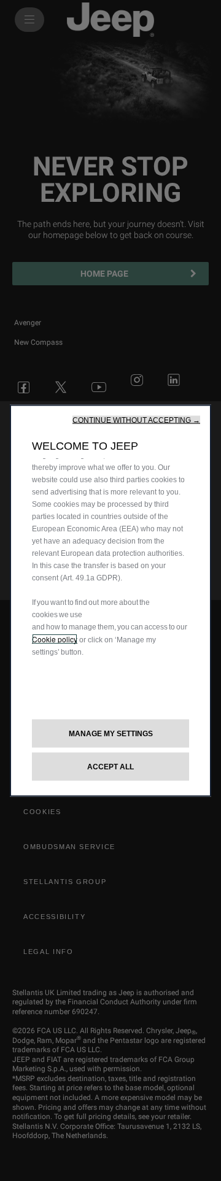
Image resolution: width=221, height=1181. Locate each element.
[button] (136, 419)
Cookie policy (54, 638)
